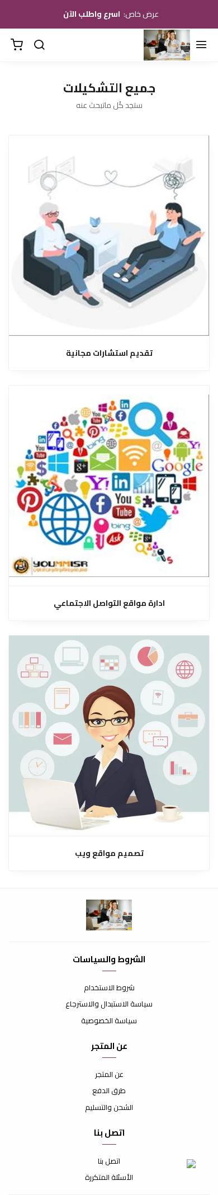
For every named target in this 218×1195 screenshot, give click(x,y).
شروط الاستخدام (109, 988)
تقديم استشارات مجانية (109, 353)
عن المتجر (109, 1074)
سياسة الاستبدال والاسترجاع (109, 1004)
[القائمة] (201, 45)
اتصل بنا (109, 1161)
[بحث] (39, 45)
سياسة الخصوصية (109, 1021)
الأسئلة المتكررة (109, 1177)
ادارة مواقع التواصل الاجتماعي (109, 603)
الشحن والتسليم (109, 1107)
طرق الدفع (109, 1091)
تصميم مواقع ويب (109, 853)
